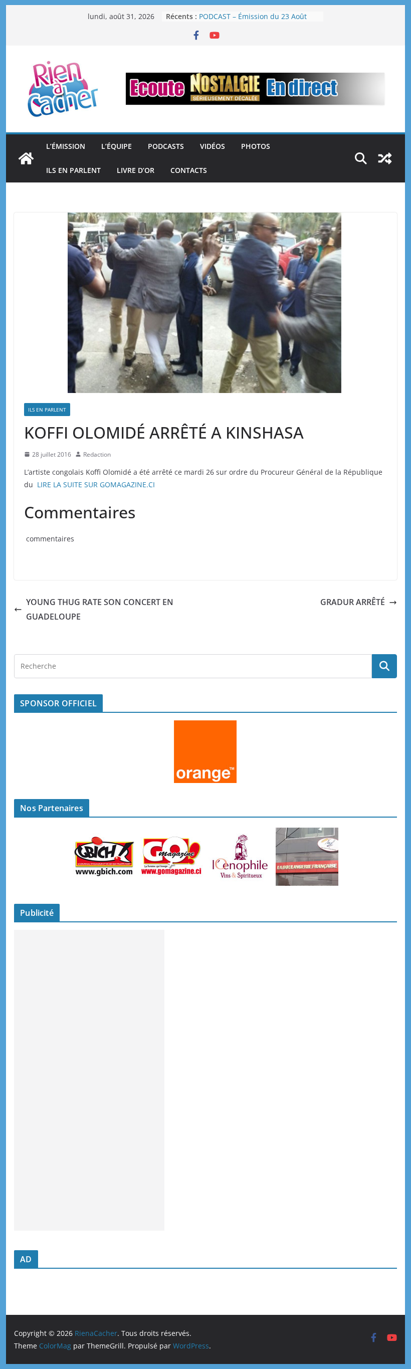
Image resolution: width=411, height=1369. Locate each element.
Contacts (188, 170)
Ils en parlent (73, 170)
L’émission (65, 146)
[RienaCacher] (26, 158)
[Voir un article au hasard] (385, 158)
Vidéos (212, 146)
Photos (255, 146)
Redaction (97, 454)
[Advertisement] (89, 1080)
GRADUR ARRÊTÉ (352, 602)
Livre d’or (135, 170)
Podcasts (166, 146)
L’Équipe (116, 146)
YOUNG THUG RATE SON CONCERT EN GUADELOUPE (99, 609)
